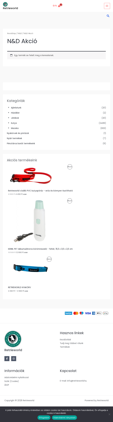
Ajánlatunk (16, 107)
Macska (15, 128)
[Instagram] (13, 358)
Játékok (15, 118)
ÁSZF (6, 385)
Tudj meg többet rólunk (71, 343)
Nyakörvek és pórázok (18, 133)
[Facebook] (6, 358)
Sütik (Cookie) (11, 381)
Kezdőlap (11, 33)
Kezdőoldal (65, 339)
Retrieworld (10, 8)
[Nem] (109, 414)
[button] (108, 16)
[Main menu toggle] (107, 6)
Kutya (14, 123)
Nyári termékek (14, 138)
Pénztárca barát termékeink (21, 143)
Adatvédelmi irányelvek (64, 417)
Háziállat (15, 112)
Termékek (65, 347)
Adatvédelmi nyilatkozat (16, 377)
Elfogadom (44, 417)
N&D (20, 33)
